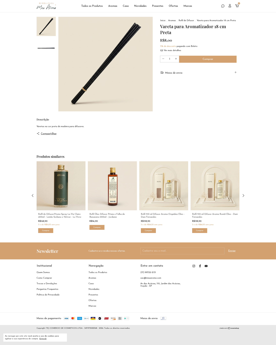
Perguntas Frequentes (47, 289)
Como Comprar (44, 278)
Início (162, 20)
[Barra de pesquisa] (222, 6)
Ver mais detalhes (172, 50)
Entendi (42, 339)
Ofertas (173, 6)
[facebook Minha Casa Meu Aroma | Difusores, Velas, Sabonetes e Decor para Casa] (200, 266)
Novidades (140, 6)
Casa (126, 6)
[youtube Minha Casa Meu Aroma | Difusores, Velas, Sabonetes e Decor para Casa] (206, 266)
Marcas (188, 6)
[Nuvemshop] (229, 328)
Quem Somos (43, 272)
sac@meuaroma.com (150, 278)
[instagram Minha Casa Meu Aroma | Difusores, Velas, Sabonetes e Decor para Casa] (193, 266)
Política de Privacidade (48, 295)
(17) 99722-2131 (148, 272)
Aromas (112, 6)
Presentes (157, 6)
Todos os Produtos (92, 6)
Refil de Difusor (186, 20)
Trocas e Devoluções (47, 283)
